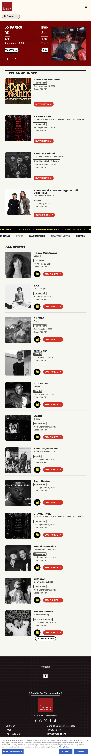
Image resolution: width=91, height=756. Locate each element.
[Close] (87, 740)
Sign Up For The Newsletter (45, 693)
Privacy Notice (64, 747)
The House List (13, 734)
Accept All (65, 751)
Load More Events (45, 638)
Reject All (80, 751)
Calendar (10, 726)
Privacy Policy (54, 730)
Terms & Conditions (56, 734)
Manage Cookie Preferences (12, 751)
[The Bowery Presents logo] (7, 6)
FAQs (8, 730)
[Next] (15, 59)
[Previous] (7, 59)
